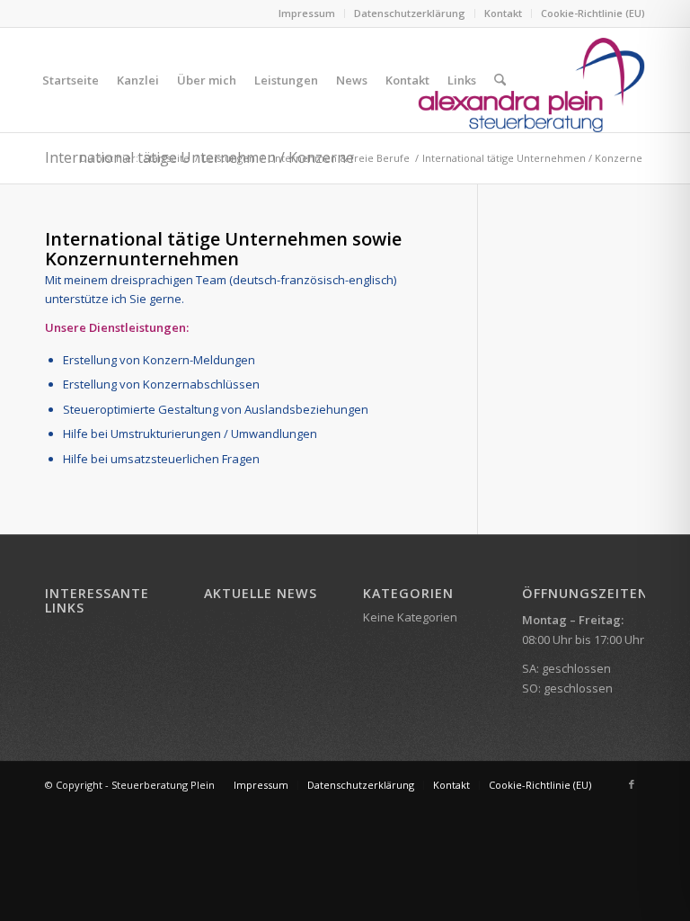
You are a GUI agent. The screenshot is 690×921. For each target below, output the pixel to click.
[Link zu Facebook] (631, 784)
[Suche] (500, 80)
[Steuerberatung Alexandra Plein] (531, 80)
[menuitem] (307, 13)
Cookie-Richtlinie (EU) (593, 13)
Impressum (307, 13)
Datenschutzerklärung (409, 13)
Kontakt (503, 13)
